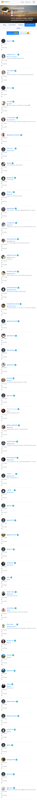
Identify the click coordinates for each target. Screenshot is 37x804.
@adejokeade (10, 459)
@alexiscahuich (12, 716)
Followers (12, 33)
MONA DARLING (12, 425)
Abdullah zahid (11, 271)
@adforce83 (10, 492)
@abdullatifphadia (11, 289)
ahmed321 (10, 563)
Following (24, 33)
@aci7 (8, 411)
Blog (4, 25)
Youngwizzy (11, 223)
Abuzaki (9, 378)
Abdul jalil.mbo (11, 239)
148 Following (17, 13)
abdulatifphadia (12, 287)
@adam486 (10, 427)
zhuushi (9, 655)
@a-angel (9, 103)
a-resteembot (11, 117)
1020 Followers (18, 11)
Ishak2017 (10, 729)
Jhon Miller (10, 71)
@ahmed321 (10, 565)
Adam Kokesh (11, 441)
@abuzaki (9, 380)
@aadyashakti (10, 150)
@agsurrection (11, 535)
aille (8, 577)
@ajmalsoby (10, 594)
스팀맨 (9, 490)
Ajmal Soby (10, 592)
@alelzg (9, 686)
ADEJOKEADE (11, 457)
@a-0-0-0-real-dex (12, 56)
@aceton (10, 395)
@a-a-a (9, 88)
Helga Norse (11, 54)
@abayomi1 (10, 225)
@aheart (9, 549)
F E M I (9, 474)
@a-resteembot (11, 119)
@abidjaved (10, 335)
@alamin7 (10, 670)
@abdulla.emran (11, 257)
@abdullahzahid (11, 273)
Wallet (18, 28)
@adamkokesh (10, 443)
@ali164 (9, 731)
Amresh (9, 192)
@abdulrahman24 (11, 306)
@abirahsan (10, 350)
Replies (20, 25)
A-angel (9, 101)
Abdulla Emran (11, 255)
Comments (12, 25)
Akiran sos (10, 640)
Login (22, 2)
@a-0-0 (9, 41)
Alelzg (9, 684)
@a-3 (8, 73)
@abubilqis (10, 365)
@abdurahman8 (12, 321)
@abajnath (9, 194)
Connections (30, 25)
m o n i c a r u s (12, 409)
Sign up (28, 2)
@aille (8, 579)
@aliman (9, 774)
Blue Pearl (10, 624)
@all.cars (10, 788)
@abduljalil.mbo (11, 241)
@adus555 (10, 520)
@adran (9, 505)
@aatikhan (10, 177)
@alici (9, 745)
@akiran (9, 642)
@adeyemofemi (11, 476)
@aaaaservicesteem (13, 135)
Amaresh (9, 148)
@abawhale (10, 208)
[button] (33, 2)
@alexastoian (11, 701)
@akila (8, 610)
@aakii (9, 163)
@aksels (9, 657)
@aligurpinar (11, 759)
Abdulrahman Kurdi (13, 304)
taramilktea (10, 608)
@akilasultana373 (11, 626)
